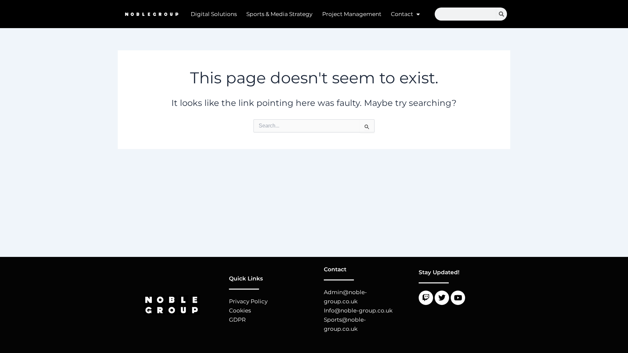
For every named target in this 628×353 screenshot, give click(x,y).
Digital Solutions (214, 14)
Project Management (351, 14)
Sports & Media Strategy (279, 14)
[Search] (501, 14)
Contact (402, 14)
